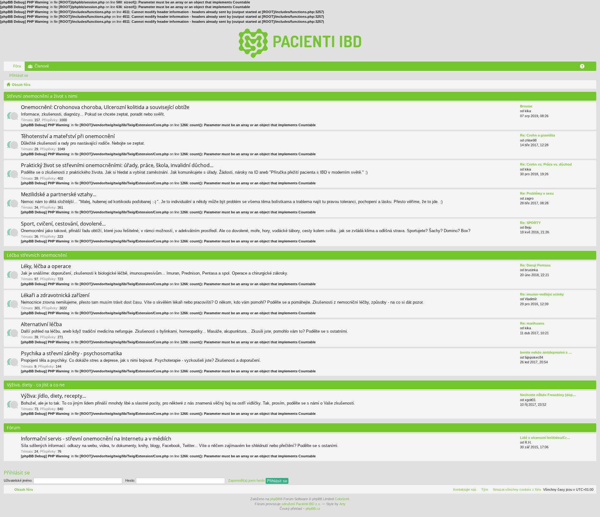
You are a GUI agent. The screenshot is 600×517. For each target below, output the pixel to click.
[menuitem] (515, 489)
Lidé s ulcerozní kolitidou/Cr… (545, 438)
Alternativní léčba (41, 324)
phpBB (275, 499)
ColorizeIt (342, 499)
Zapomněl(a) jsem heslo (246, 480)
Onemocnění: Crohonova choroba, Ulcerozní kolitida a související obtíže (105, 107)
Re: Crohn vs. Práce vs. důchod (546, 164)
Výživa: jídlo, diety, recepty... (53, 396)
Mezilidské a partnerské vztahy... (58, 194)
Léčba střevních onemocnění (37, 255)
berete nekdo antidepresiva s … (546, 352)
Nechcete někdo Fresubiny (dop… (548, 395)
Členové (42, 66)
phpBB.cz (313, 508)
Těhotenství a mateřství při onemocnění (68, 136)
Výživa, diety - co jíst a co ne (36, 385)
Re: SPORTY (530, 223)
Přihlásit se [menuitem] (592, 67)
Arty (342, 504)
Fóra (17, 66)
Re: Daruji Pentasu (535, 265)
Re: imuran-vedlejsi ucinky (542, 294)
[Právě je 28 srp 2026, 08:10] (590, 85)
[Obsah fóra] (300, 43)
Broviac (526, 106)
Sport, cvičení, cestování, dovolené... (63, 224)
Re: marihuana (532, 323)
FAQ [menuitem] (584, 67)
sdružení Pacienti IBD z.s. (301, 504)
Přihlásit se (18, 75)
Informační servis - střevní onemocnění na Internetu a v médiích (96, 439)
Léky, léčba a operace (46, 266)
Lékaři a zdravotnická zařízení (55, 295)
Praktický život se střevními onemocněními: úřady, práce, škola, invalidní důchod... (117, 165)
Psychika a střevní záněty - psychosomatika (71, 353)
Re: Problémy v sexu (537, 193)
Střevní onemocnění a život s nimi (42, 96)
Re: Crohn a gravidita (537, 135)
